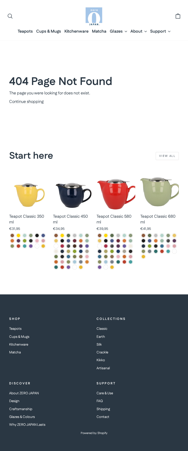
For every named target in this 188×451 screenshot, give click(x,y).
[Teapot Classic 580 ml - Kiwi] (112, 251)
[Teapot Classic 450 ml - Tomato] (62, 267)
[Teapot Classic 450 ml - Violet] (68, 267)
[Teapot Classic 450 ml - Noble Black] (62, 256)
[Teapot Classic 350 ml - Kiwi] (24, 241)
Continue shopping (26, 102)
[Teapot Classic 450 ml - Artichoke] (87, 235)
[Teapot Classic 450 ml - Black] (62, 241)
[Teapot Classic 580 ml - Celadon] (130, 241)
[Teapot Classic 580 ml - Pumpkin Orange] (124, 256)
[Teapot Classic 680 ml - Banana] (174, 235)
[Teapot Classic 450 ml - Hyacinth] (87, 246)
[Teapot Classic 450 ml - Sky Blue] (74, 262)
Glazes (117, 31)
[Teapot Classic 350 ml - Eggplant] (18, 241)
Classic (102, 328)
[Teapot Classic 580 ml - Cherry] (106, 246)
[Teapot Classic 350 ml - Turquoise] (24, 246)
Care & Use (105, 393)
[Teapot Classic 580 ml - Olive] (106, 256)
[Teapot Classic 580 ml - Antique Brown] (99, 235)
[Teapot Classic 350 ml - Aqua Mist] (24, 235)
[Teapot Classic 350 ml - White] (37, 246)
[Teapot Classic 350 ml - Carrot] (12, 241)
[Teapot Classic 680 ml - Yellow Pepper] (143, 256)
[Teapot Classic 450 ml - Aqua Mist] (81, 235)
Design (14, 401)
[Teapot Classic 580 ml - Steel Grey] (112, 262)
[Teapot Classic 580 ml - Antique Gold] (106, 235)
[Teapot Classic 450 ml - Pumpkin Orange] (56, 262)
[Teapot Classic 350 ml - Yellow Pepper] (43, 246)
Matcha (99, 31)
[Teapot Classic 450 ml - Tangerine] (87, 262)
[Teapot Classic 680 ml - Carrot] (156, 241)
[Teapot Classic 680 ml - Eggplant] (174, 241)
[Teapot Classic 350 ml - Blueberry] (43, 235)
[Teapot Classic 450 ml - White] (74, 267)
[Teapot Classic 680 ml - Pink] (168, 246)
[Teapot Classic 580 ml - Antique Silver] (118, 235)
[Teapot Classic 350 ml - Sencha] (12, 246)
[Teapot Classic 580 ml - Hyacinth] (124, 246)
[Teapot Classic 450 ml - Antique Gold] (62, 235)
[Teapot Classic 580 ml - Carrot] (124, 241)
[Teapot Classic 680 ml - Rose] (174, 246)
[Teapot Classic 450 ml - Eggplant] (81, 246)
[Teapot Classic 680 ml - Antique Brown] (143, 235)
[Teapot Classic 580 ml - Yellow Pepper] (112, 267)
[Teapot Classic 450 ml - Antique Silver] (74, 235)
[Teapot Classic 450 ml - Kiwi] (74, 251)
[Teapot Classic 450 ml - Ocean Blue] (68, 256)
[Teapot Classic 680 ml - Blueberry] (149, 241)
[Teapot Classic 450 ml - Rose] (62, 262)
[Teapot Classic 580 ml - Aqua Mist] (124, 235)
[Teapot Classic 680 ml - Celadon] (162, 241)
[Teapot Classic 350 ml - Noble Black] (31, 241)
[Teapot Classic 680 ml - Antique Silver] (156, 235)
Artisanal (103, 368)
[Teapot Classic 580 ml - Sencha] (99, 262)
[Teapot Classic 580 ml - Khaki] (106, 251)
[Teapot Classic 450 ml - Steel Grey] (81, 262)
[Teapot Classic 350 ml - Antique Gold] (18, 235)
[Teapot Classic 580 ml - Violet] (99, 267)
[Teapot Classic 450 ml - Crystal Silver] (68, 246)
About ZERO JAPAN (24, 393)
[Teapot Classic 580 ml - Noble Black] (130, 251)
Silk (99, 344)
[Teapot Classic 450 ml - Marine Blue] (81, 251)
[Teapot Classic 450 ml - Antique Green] (68, 235)
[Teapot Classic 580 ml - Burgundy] (118, 241)
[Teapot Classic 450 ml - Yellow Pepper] (81, 267)
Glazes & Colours (22, 416)
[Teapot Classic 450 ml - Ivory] (56, 251)
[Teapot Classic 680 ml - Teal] (156, 251)
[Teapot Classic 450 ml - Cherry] (62, 246)
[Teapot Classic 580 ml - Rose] (130, 256)
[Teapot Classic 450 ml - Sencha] (68, 262)
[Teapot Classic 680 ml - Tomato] (162, 251)
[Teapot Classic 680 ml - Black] (143, 241)
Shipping (103, 409)
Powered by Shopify (94, 433)
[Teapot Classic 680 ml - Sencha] (143, 251)
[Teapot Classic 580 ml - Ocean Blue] (99, 256)
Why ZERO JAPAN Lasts (27, 424)
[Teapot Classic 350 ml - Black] (37, 235)
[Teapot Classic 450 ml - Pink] (87, 256)
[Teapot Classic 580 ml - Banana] (99, 241)
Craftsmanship (20, 409)
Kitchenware (76, 31)
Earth (101, 336)
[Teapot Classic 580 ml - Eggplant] (118, 246)
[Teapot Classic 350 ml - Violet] (31, 246)
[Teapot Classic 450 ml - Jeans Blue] (62, 251)
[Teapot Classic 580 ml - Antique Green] (112, 235)
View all (167, 156)
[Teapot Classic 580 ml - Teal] (118, 262)
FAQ (100, 401)
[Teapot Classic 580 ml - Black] (106, 241)
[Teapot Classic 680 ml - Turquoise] (168, 251)
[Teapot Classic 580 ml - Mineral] (124, 251)
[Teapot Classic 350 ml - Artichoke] (31, 235)
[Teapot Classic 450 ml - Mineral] (87, 251)
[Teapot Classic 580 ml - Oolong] (112, 256)
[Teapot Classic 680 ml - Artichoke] (168, 235)
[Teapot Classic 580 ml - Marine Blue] (118, 251)
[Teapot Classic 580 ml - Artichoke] (130, 235)
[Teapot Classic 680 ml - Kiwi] (149, 246)
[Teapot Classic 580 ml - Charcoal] (99, 246)
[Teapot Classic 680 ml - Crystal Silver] (168, 241)
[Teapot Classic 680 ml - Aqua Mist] (162, 235)
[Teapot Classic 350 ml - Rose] (43, 241)
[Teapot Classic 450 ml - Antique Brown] (56, 235)
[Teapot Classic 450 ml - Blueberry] (68, 241)
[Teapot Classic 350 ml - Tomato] (18, 246)
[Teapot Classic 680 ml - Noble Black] (156, 246)
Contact (103, 416)
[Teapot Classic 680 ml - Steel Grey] (149, 251)
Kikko (101, 360)
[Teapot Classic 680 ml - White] (174, 251)
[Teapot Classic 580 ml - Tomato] (124, 262)
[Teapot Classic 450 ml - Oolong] (81, 256)
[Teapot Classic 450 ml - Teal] (56, 267)
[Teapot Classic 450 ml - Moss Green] (56, 256)
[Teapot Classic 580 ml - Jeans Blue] (99, 251)
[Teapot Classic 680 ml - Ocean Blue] (162, 246)
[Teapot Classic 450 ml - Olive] (74, 256)
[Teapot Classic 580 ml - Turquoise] (130, 262)
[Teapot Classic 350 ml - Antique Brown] (12, 235)
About (136, 31)
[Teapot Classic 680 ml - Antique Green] (149, 235)
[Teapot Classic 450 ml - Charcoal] (56, 246)
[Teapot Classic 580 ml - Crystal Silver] (112, 246)
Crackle (102, 352)
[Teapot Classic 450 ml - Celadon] (87, 241)
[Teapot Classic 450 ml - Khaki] (68, 251)
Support (158, 31)
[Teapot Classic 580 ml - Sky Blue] (106, 262)
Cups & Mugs (48, 31)
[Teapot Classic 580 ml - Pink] (118, 256)
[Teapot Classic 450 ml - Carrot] (81, 241)
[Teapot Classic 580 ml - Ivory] (130, 246)
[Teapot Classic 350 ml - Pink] (37, 241)
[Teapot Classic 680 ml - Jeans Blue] (143, 246)
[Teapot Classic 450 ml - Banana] (56, 241)
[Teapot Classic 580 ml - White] (106, 267)
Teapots (25, 31)
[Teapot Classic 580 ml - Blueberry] (112, 241)
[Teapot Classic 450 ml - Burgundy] (74, 241)
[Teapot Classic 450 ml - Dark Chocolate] (74, 246)
